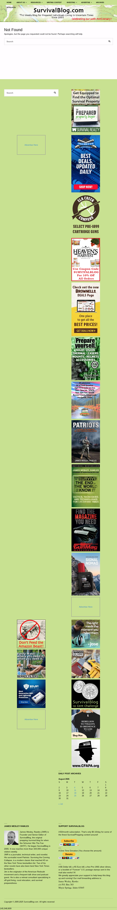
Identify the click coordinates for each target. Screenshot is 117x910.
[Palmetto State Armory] (85, 163)
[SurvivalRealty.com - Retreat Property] (85, 110)
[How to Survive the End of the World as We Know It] (85, 485)
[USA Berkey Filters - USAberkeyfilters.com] (31, 664)
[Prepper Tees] (85, 723)
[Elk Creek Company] (85, 215)
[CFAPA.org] (85, 753)
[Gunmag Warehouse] (85, 530)
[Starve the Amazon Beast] (31, 634)
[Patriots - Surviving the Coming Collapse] (85, 441)
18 (75, 793)
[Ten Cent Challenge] (85, 694)
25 (75, 796)
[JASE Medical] (85, 634)
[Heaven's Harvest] (85, 259)
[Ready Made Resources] (85, 358)
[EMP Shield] (31, 694)
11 (75, 790)
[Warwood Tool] (85, 664)
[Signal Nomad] (85, 574)
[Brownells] (85, 309)
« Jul (60, 804)
